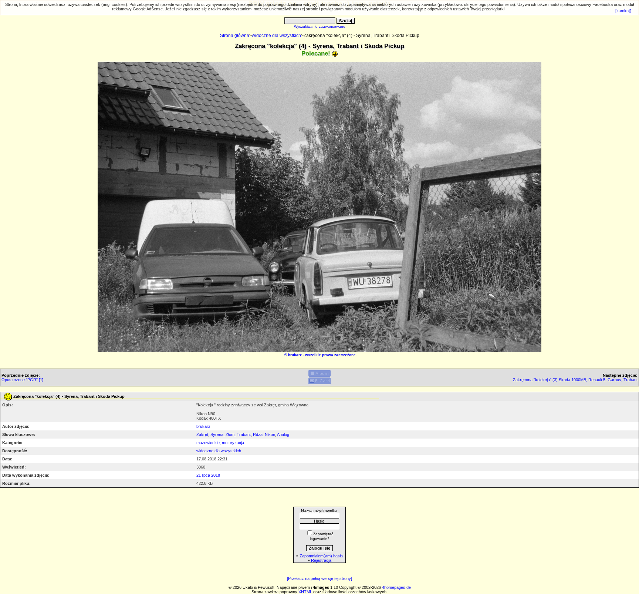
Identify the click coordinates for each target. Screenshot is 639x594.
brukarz (295, 355)
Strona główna (234, 35)
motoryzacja (233, 442)
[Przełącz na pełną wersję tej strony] (319, 578)
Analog (283, 434)
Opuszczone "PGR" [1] (22, 379)
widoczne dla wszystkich (276, 35)
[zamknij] (623, 11)
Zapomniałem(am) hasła (321, 556)
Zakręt (202, 434)
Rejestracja (321, 560)
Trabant (244, 434)
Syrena (216, 434)
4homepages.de (396, 587)
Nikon (270, 434)
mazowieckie (208, 442)
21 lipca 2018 (208, 475)
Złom (230, 434)
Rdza (258, 434)
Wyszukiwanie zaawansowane (319, 26)
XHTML (305, 592)
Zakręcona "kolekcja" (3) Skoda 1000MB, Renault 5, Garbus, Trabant (575, 379)
